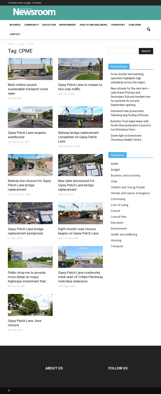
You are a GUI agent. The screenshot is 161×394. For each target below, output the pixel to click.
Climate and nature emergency (130, 193)
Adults (115, 163)
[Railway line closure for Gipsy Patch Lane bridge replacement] (30, 165)
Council (115, 211)
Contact (15, 34)
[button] (148, 29)
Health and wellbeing (93, 24)
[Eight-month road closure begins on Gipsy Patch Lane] (80, 213)
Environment (67, 24)
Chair (114, 181)
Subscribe (135, 24)
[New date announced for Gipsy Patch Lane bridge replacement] (80, 165)
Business (15, 24)
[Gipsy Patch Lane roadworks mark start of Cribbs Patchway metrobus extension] (80, 257)
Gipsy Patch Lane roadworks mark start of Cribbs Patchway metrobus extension (80, 277)
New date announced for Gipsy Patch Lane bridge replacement (76, 185)
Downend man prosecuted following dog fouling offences (130, 113)
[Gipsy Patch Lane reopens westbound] (30, 117)
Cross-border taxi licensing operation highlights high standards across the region (128, 78)
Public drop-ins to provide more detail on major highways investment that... (28, 277)
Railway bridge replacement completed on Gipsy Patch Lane (78, 137)
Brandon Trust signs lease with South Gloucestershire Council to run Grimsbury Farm (131, 125)
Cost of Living (119, 205)
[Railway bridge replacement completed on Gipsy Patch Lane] (80, 117)
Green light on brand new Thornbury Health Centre (126, 137)
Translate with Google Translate (24, 2)
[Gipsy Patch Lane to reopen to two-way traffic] (80, 69)
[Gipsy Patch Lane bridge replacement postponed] (30, 213)
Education (49, 24)
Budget (115, 169)
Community (31, 24)
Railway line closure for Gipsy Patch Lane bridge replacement (29, 185)
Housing (116, 240)
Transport (118, 24)
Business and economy (125, 175)
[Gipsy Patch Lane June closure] (30, 305)
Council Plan (118, 217)
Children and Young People (128, 187)
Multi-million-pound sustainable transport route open (28, 89)
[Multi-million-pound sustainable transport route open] (30, 69)
